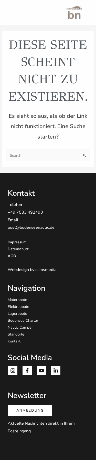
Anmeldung (30, 410)
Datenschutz (18, 249)
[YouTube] (41, 370)
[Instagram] (12, 370)
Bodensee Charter (23, 320)
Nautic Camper (20, 327)
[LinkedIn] (55, 370)
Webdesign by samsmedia (32, 270)
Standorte (16, 334)
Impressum (17, 242)
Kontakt (14, 341)
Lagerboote (17, 313)
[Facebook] (27, 370)
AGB (12, 255)
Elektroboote (18, 306)
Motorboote (17, 299)
